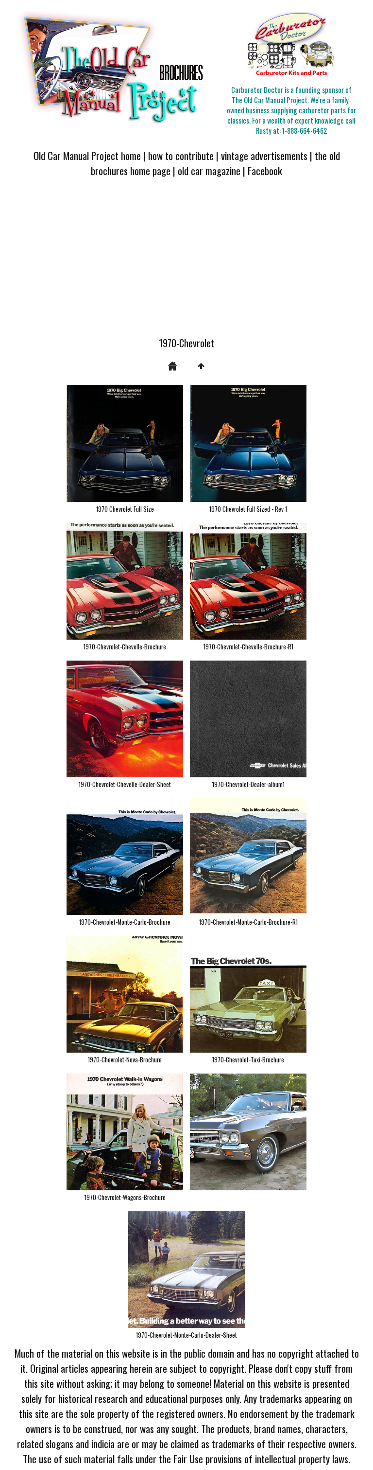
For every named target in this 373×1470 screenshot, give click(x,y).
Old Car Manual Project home (87, 155)
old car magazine (209, 170)
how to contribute (181, 155)
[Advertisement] (186, 263)
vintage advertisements (264, 155)
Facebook (265, 170)
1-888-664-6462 (304, 130)
